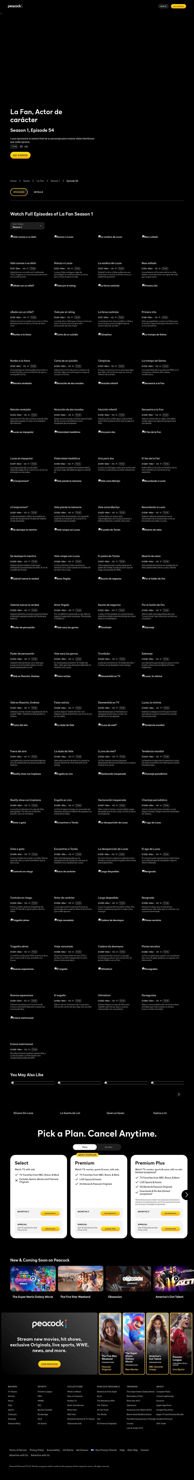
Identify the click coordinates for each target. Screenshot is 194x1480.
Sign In (163, 6)
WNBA (41, 1400)
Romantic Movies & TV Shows (81, 1419)
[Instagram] (182, 1448)
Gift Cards (161, 1423)
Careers (145, 1450)
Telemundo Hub (74, 1423)
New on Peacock (74, 1396)
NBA (40, 1396)
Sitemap (12, 1419)
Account (160, 1400)
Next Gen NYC (133, 1400)
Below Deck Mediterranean (139, 1414)
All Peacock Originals (106, 1423)
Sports (11, 1409)
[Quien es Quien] (126, 1095)
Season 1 (55, 180)
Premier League (45, 1391)
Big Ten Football (45, 1409)
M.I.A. (99, 1396)
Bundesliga (43, 1414)
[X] (160, 1456)
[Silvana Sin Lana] (33, 1095)
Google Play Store (164, 1409)
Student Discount (164, 1419)
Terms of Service (18, 1450)
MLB (40, 1419)
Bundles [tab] (108, 1147)
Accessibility (53, 1450)
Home (13, 180)
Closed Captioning (164, 1396)
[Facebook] (160, 1448)
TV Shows (12, 1391)
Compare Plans (163, 1391)
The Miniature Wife (106, 1400)
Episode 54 (72, 180)
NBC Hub (71, 1414)
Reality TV (72, 1400)
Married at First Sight (107, 1391)
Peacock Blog (14, 1423)
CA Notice (68, 1450)
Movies (11, 1396)
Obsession (131, 1405)
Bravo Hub (72, 1409)
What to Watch (74, 1391)
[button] (33, 1278)
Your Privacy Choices (106, 1450)
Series (26, 180)
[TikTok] (167, 1448)
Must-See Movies (75, 1405)
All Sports (42, 1423)
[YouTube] (175, 1448)
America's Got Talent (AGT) (139, 1409)
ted (98, 1419)
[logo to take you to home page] (15, 6)
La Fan (40, 180)
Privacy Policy (37, 1450)
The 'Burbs (102, 1414)
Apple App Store (163, 1405)
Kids (10, 1405)
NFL (39, 1405)
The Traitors (102, 1405)
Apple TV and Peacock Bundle (169, 1414)
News (10, 1400)
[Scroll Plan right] (187, 1195)
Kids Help (133, 1450)
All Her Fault (103, 1409)
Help (122, 1450)
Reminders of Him (135, 1396)
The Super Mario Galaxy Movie (141, 1391)
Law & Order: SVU (135, 1428)
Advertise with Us (18, 1455)
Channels (12, 1414)
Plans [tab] (84, 1147)
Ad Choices (82, 1450)
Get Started (178, 6)
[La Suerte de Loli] (80, 1095)
